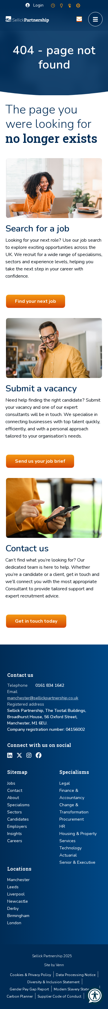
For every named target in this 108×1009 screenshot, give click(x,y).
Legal (64, 783)
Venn (60, 965)
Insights (14, 833)
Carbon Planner (20, 996)
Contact (14, 790)
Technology (70, 848)
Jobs (11, 783)
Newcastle (17, 901)
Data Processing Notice (75, 974)
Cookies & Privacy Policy (30, 974)
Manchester (18, 880)
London (14, 923)
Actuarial (68, 855)
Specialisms (18, 805)
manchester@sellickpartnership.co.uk (42, 698)
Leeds (13, 887)
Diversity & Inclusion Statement (53, 982)
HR (62, 826)
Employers (17, 826)
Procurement (71, 819)
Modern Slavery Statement (75, 989)
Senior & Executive (77, 862)
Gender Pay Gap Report (29, 989)
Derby (13, 908)
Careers (14, 841)
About (13, 798)
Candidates (18, 819)
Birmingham (18, 916)
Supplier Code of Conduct (59, 996)
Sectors (14, 812)
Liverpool (16, 894)
